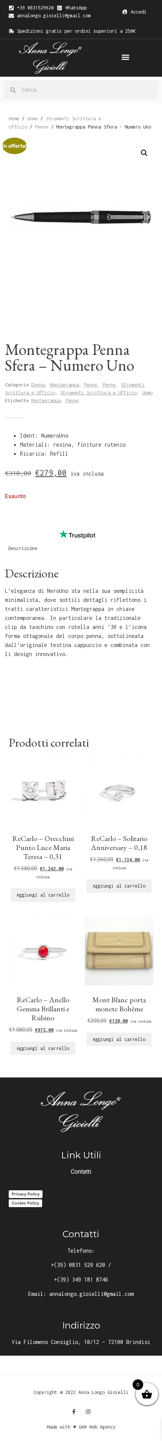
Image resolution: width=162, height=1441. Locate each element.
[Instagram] (88, 1411)
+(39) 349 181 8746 (81, 1279)
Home (14, 118)
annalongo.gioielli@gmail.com (91, 1294)
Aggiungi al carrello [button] (43, 895)
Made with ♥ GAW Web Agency (81, 1427)
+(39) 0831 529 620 (78, 1265)
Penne (41, 127)
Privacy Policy (26, 1194)
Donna (37, 385)
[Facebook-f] (74, 1411)
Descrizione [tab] (22, 548)
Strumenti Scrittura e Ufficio (98, 392)
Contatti (81, 1171)
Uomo (32, 118)
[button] (125, 57)
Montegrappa (64, 385)
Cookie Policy (25, 1203)
